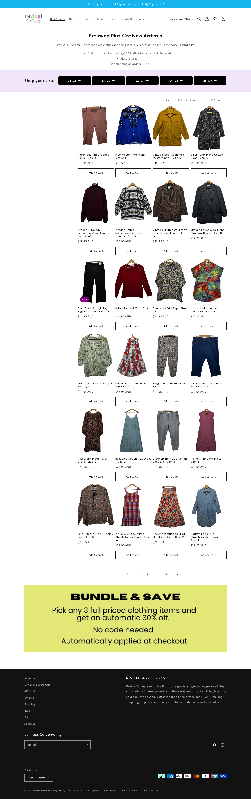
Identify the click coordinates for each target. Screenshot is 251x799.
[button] (74, 19)
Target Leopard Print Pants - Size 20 (170, 385)
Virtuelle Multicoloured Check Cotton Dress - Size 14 (132, 537)
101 (167, 574)
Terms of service (110, 790)
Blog (27, 710)
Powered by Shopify (55, 790)
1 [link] (127, 574)
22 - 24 (140, 80)
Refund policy (75, 790)
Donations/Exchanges (37, 684)
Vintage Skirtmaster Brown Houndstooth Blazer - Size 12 (170, 233)
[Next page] (177, 574)
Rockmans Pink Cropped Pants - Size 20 (94, 156)
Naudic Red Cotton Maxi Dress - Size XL (130, 385)
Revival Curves (39, 790)
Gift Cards (30, 691)
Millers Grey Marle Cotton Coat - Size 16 (207, 156)
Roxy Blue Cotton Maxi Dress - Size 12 (133, 460)
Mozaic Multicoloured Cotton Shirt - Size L (204, 310)
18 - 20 (106, 80)
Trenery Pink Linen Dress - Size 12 (207, 460)
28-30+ (207, 80)
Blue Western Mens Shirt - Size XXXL (131, 156)
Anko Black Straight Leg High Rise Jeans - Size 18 (93, 310)
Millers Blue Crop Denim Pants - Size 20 (206, 385)
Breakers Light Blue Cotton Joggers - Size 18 (170, 460)
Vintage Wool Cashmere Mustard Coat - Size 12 (169, 156)
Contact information (150, 790)
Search (28, 717)
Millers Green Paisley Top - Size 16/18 (95, 385)
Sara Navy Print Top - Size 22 (169, 310)
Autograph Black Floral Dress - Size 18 (92, 460)
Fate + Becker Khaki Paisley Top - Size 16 (95, 535)
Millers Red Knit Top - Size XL (131, 310)
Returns (29, 697)
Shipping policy (129, 790)
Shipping (29, 704)
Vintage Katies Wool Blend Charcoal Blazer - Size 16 (208, 231)
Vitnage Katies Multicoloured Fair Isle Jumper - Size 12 (129, 233)
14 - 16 (72, 80)
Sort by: (169, 100)
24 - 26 (174, 80)
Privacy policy (92, 790)
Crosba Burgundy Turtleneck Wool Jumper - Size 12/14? (94, 233)
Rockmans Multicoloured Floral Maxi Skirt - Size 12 (169, 535)
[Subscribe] (86, 744)
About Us (29, 678)
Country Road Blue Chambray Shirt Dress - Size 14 (206, 537)
